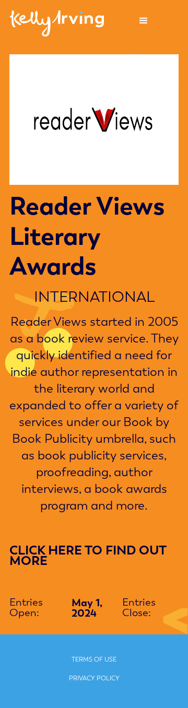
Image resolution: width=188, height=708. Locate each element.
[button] (143, 21)
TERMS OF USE (94, 659)
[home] (54, 21)
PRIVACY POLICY (94, 678)
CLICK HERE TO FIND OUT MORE (87, 555)
